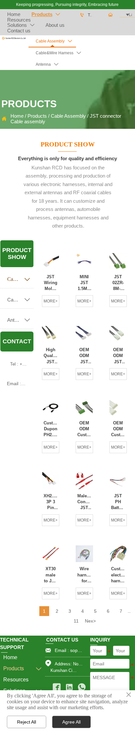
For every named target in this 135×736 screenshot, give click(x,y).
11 (76, 621)
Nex (90, 621)
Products (37, 116)
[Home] (14, 38)
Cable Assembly (68, 116)
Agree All (71, 722)
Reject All (26, 722)
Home (17, 116)
